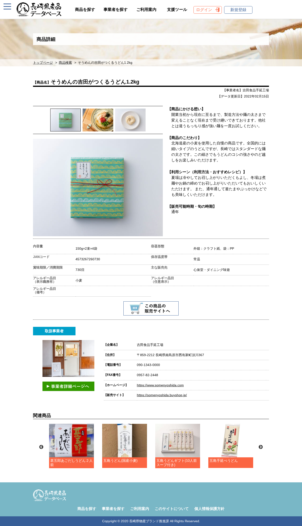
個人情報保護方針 (209, 509)
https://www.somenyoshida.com (160, 385)
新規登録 (238, 10)
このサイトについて (172, 509)
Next (260, 447)
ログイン (204, 10)
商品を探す (85, 9)
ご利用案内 (146, 9)
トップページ (43, 62)
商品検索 (65, 62)
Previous (41, 447)
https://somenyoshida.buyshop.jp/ (162, 395)
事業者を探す (116, 9)
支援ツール (177, 9)
